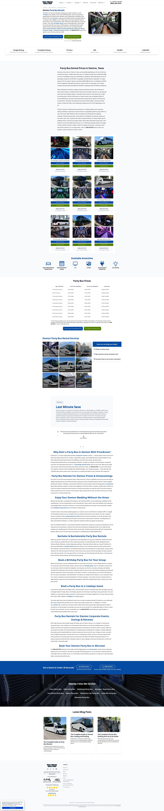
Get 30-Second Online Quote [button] (73, 36)
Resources (100, 2)
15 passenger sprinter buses (82, 464)
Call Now (114, 1)
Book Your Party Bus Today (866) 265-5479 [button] (53, 36)
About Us (65, 767)
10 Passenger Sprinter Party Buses (60, 160)
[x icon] (53, 769)
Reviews (65, 776)
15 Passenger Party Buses (82, 160)
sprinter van (56, 605)
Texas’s (46, 14)
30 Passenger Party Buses (104, 200)
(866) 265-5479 (115, 3)
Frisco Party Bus (55, 689)
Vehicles (61, 2)
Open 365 (119, 1)
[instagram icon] (50, 769)
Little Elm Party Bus (108, 693)
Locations (68, 2)
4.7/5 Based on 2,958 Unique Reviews (44, 52)
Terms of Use (118, 805)
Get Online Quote (60, 166)
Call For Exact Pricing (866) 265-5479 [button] (73, 328)
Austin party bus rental (53, 28)
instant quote (93, 649)
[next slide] (83, 447)
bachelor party (69, 546)
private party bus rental (73, 516)
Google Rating (52, 793)
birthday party (89, 566)
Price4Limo (45, 7)
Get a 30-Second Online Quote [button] (92, 328)
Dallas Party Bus (72, 693)
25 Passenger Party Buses (82, 200)
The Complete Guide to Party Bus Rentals (54, 743)
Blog (64, 771)
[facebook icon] (47, 769)
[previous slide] (80, 447)
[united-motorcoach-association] (47, 780)
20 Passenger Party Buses (104, 160)
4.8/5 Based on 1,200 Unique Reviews (19, 52)
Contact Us (85, 2)
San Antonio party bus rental (69, 28)
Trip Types (77, 2)
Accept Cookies (13, 807)
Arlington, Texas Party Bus (105, 689)
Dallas (54, 20)
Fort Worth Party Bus (56, 693)
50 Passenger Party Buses (82, 239)
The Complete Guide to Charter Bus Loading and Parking (82, 735)
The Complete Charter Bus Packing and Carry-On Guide (108, 735)
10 (51, 23)
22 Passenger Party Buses (60, 200)
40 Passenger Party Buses (60, 239)
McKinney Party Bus (85, 689)
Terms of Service (83, 806)
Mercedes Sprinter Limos (104, 239)
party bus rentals (82, 455)
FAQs (64, 778)
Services (65, 773)
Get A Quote (93, 2)
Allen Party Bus (69, 689)
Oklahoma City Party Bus (89, 693)
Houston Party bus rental (61, 30)
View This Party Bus (60, 163)
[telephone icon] (111, 1)
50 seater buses (58, 23)
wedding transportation (60, 508)
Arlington (70, 596)
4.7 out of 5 (52, 789)
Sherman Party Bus (82, 697)
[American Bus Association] (57, 780)
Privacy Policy (66, 787)
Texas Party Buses (52, 7)
